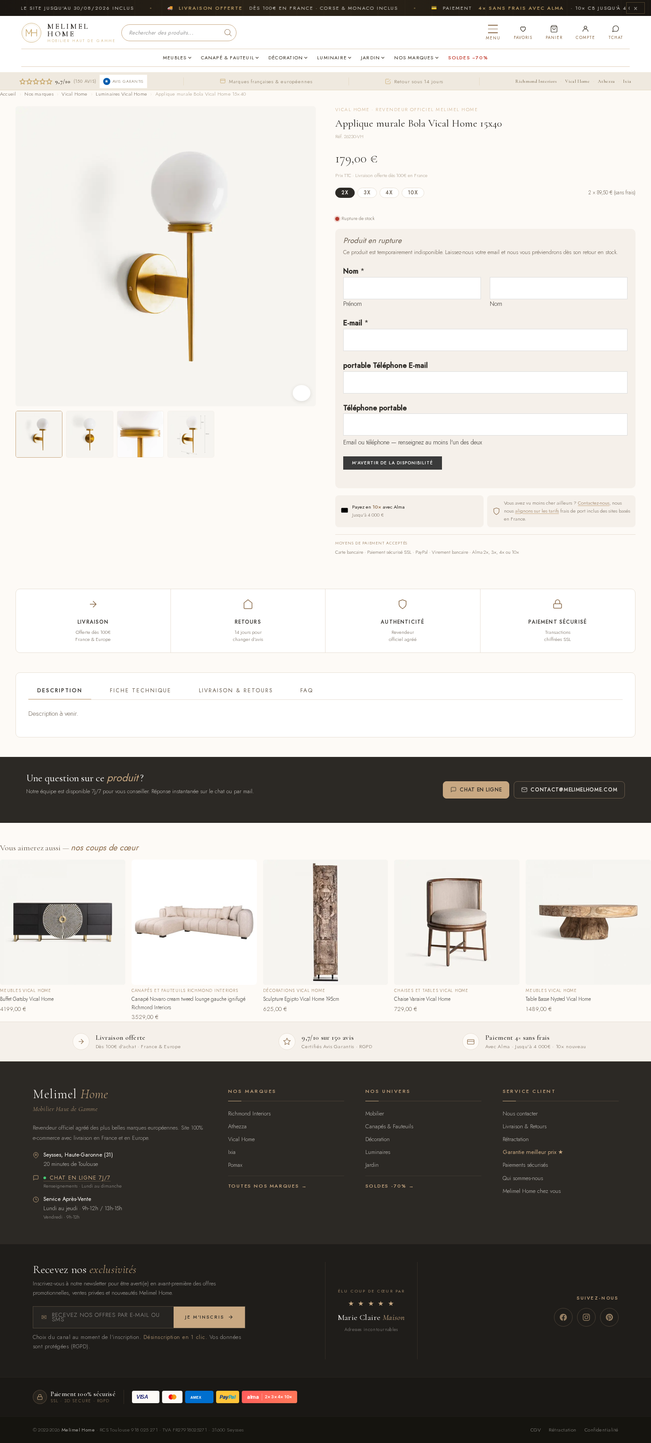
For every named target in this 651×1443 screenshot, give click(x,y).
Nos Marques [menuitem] (414, 57)
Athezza (606, 81)
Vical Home (577, 81)
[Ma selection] (523, 32)
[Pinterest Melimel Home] (609, 1317)
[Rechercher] (228, 32)
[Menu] (493, 32)
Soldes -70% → (390, 1185)
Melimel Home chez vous (532, 1191)
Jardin (372, 1165)
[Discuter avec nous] (616, 32)
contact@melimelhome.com (574, 789)
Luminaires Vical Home (121, 93)
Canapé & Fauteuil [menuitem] (228, 57)
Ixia (627, 81)
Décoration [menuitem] (285, 57)
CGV (536, 1429)
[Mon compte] (585, 32)
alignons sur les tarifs (537, 510)
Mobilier (374, 1113)
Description (59, 690)
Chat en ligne (481, 789)
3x (367, 192)
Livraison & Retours (236, 690)
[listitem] (39, 434)
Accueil (8, 93)
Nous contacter (520, 1113)
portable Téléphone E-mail (385, 365)
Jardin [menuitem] (370, 57)
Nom (353, 271)
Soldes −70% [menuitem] (468, 57)
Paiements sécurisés (525, 1165)
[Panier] (554, 32)
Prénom (352, 303)
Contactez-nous (593, 502)
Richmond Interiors (536, 81)
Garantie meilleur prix (529, 1152)
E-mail (355, 323)
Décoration (377, 1139)
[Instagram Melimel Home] (586, 1317)
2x (345, 192)
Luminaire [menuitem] (332, 57)
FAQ (306, 690)
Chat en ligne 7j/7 (80, 1178)
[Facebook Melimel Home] (563, 1317)
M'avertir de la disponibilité (392, 462)
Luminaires (377, 1152)
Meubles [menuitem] (174, 57)
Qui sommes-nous (523, 1178)
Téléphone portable (375, 408)
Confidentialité (602, 1429)
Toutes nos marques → (267, 1185)
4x (389, 192)
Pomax (235, 1165)
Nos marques (38, 93)
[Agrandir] (301, 393)
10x (413, 192)
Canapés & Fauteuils (389, 1126)
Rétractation (516, 1139)
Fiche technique (140, 690)
